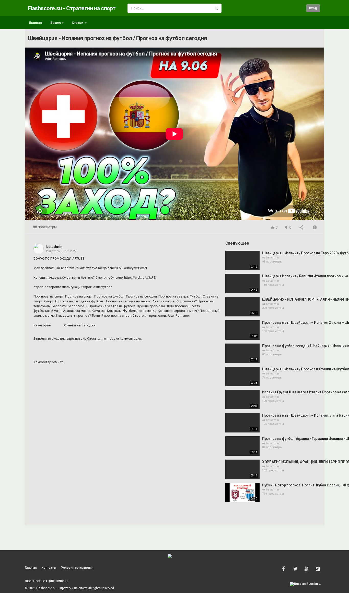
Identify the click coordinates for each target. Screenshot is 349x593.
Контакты (48, 567)
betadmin (54, 247)
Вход (313, 8)
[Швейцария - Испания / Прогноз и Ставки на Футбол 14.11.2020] (242, 376)
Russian (312, 584)
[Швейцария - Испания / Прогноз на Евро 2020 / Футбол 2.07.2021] (242, 260)
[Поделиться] (301, 228)
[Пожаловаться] (314, 228)
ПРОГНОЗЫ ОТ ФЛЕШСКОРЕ (46, 581)
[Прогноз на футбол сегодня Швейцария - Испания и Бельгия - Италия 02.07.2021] (242, 353)
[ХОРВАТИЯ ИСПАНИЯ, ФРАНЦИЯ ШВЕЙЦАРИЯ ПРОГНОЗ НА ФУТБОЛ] (242, 469)
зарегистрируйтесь (81, 338)
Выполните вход (46, 338)
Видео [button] (55, 23)
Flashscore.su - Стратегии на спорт (71, 8)
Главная (35, 23)
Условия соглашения (77, 567)
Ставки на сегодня (80, 325)
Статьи (78, 23)
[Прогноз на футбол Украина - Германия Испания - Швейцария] (242, 446)
